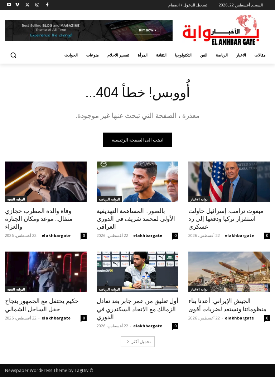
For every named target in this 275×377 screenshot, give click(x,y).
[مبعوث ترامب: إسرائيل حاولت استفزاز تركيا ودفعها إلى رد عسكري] (229, 182)
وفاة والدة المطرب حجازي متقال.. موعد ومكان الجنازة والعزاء (38, 218)
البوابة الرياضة (109, 199)
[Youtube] (9, 5)
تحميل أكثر (141, 341)
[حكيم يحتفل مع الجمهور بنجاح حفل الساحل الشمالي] (46, 272)
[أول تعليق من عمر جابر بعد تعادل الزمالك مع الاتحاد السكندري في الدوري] (137, 272)
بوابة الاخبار (199, 199)
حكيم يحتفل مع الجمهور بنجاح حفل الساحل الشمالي (42, 304)
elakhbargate (239, 235)
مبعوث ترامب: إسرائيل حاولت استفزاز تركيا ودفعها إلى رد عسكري (226, 218)
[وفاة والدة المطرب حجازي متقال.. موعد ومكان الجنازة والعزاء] (46, 182)
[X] (27, 5)
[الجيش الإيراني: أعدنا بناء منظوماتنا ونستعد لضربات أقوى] (229, 272)
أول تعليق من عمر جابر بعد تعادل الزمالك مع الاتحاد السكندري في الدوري (137, 308)
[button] (13, 55)
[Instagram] (37, 5)
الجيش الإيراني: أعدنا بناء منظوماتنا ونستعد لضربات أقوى (227, 304)
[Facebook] (47, 5)
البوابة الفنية (16, 199)
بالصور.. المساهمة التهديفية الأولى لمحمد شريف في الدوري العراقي (136, 218)
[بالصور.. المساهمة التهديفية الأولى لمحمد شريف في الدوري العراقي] (137, 182)
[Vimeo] (17, 5)
